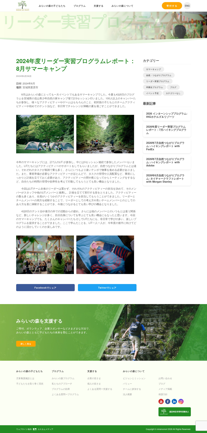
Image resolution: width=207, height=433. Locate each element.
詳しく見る (26, 343)
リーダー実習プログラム (157, 81)
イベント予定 (152, 93)
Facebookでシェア (45, 287)
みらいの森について (122, 5)
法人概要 (127, 394)
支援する (99, 5)
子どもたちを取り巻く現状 (29, 383)
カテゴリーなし (173, 93)
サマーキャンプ (153, 69)
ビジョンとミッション (134, 378)
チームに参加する (132, 388)
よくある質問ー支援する (99, 388)
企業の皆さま (94, 378)
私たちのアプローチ (62, 383)
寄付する (172, 5)
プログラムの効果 (61, 388)
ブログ (173, 87)
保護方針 (163, 394)
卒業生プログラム (154, 87)
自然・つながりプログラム (158, 75)
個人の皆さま (94, 383)
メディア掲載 (165, 388)
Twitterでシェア (107, 287)
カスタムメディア (45, 429)
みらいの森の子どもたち (52, 5)
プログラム (80, 5)
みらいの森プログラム (63, 378)
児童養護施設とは (25, 378)
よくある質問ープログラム (65, 394)
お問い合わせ (165, 378)
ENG (187, 5)
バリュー (127, 383)
